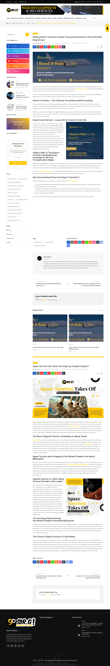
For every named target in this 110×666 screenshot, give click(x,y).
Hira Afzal (37, 369)
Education (38, 18)
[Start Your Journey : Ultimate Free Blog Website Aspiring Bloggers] (10, 107)
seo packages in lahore (21, 199)
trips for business (11, 217)
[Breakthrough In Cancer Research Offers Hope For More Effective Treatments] (10, 84)
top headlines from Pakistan (14, 210)
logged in (44, 300)
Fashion (44, 18)
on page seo (10, 199)
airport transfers (23, 179)
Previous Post (41, 281)
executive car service (12, 192)
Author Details (10, 238)
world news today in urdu (13, 220)
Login (15, 1)
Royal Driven (37, 43)
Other (83, 621)
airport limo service (12, 179)
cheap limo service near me (14, 189)
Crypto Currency (29, 18)
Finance (49, 18)
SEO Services (19, 104)
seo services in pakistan (13, 203)
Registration (23, 1)
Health (55, 18)
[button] (99, 310)
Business (21, 18)
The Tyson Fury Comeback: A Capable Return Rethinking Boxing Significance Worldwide (92, 625)
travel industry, (89, 444)
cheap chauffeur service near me (15, 185)
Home (8, 18)
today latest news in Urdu (13, 206)
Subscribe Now (18, 162)
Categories (9, 234)
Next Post (96, 281)
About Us (9, 1)
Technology (78, 18)
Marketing (67, 18)
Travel (84, 18)
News (72, 18)
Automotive (14, 18)
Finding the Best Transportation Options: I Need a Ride (48, 347)
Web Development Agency (70, 660)
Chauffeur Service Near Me (14, 182)
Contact (8, 242)
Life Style (60, 18)
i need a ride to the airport (13, 196)
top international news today (14, 213)
